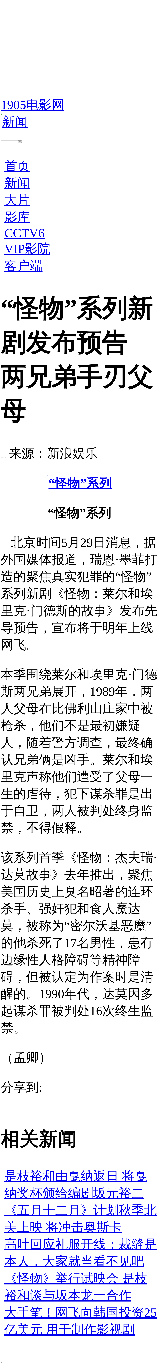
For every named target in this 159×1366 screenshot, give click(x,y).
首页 (17, 166)
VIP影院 (27, 249)
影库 (17, 217)
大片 (17, 200)
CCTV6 (24, 233)
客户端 (23, 266)
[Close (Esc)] (1, 1362)
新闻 (17, 183)
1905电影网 (32, 105)
